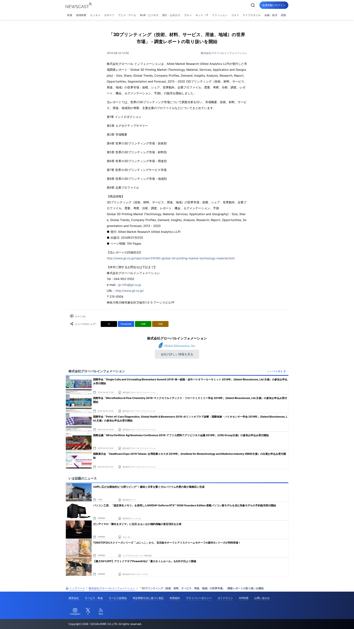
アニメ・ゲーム (127, 15)
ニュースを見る (274, 371)
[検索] (252, 5)
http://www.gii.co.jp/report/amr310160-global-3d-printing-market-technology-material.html (171, 258)
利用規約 (175, 598)
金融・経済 (270, 15)
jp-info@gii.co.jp (129, 285)
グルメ (188, 15)
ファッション (219, 15)
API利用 (243, 598)
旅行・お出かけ (171, 15)
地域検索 (81, 15)
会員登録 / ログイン (273, 5)
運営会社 (74, 598)
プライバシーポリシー (199, 598)
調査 (283, 15)
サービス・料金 (94, 598)
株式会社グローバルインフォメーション (224, 53)
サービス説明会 (118, 598)
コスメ (235, 15)
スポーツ (109, 15)
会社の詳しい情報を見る (177, 354)
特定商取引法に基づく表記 (148, 598)
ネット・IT (201, 15)
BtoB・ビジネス (149, 15)
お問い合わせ (262, 598)
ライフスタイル (252, 15)
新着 (69, 15)
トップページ (77, 588)
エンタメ (95, 15)
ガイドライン (225, 598)
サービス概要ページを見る (326, 621)
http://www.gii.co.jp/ (129, 290)
